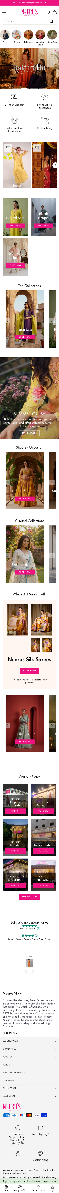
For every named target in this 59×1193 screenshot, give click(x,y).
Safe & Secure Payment (14, 1073)
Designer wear (10, 1041)
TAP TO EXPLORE (29, 433)
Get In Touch (10, 1088)
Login (52, 1190)
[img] (29, 926)
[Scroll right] (55, 165)
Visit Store (15, 811)
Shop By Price (9, 1049)
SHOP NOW (29, 67)
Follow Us (8, 1080)
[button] (17, 165)
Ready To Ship (20, 1190)
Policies (6, 1065)
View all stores (29, 897)
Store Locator (38, 1190)
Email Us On (9, 1096)
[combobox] (30, 21)
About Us (7, 1057)
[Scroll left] (7, 320)
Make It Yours (29, 671)
